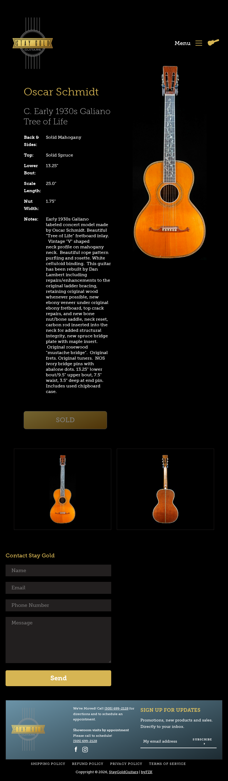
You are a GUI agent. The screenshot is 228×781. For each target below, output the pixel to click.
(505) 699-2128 (116, 708)
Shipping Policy (48, 764)
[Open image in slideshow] (170, 162)
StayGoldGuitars (123, 772)
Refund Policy (87, 764)
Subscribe (202, 739)
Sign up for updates (170, 710)
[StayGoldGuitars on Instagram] (85, 749)
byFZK (146, 772)
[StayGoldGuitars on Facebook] (76, 749)
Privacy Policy (126, 764)
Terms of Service (167, 764)
